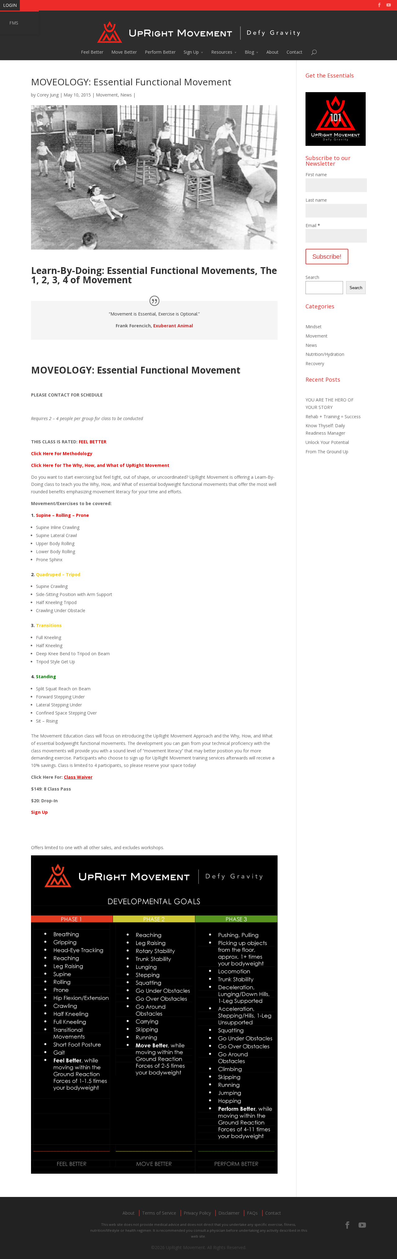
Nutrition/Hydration (325, 354)
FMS (13, 23)
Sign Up (191, 52)
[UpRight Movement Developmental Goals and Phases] (154, 1170)
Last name (316, 200)
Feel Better (92, 52)
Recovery (315, 363)
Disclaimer (228, 1213)
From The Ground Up (327, 452)
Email (313, 225)
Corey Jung (48, 95)
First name (316, 174)
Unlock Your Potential (327, 442)
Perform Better (160, 52)
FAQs (252, 1213)
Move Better (124, 52)
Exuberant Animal (173, 326)
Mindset (314, 326)
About (272, 52)
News (126, 95)
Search (312, 277)
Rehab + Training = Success (333, 416)
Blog (249, 52)
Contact (294, 52)
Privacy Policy (197, 1213)
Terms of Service (159, 1213)
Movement (107, 95)
